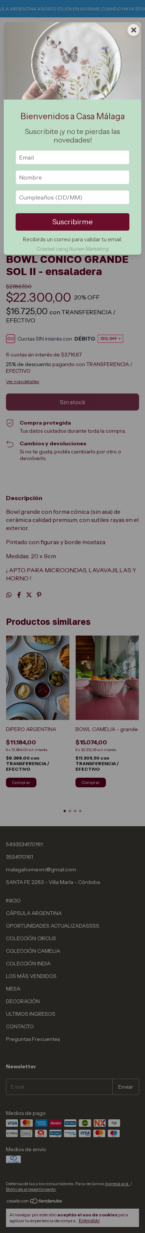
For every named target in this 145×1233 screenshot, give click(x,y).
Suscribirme (72, 221)
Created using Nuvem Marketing (72, 249)
